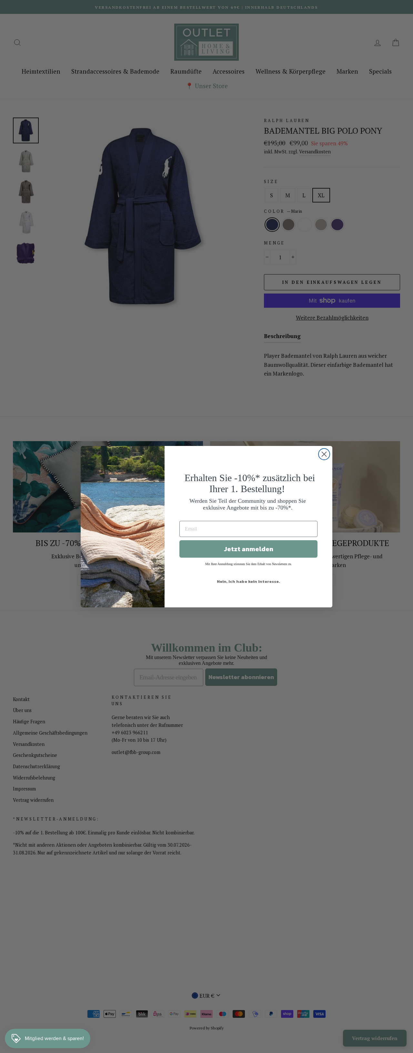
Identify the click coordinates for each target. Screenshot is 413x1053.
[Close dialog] (324, 454)
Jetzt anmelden (248, 549)
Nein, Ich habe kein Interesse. (248, 581)
